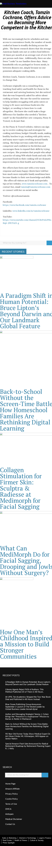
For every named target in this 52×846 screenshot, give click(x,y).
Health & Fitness (20, 840)
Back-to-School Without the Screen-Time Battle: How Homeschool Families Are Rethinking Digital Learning (27, 726)
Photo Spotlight (9, 843)
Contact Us (10, 824)
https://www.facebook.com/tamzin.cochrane (24, 204)
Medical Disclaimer (13, 819)
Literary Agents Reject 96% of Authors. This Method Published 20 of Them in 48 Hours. (24, 691)
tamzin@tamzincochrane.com (35, 186)
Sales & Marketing (9, 838)
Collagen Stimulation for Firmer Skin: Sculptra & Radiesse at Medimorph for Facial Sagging (21, 488)
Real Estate (7, 840)
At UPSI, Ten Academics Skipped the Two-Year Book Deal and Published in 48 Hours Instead (28, 698)
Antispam (9, 814)
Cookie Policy (11, 799)
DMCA (8, 809)
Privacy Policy (11, 794)
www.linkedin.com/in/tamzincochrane (31, 210)
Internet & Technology (27, 838)
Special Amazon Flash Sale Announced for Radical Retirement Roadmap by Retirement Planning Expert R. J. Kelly (27, 746)
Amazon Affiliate (12, 789)
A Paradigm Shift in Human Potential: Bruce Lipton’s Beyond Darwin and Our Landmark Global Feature (27, 683)
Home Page (10, 784)
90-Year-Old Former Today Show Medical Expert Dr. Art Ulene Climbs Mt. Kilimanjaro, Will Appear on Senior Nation (28, 736)
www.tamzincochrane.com (34, 183)
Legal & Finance (45, 838)
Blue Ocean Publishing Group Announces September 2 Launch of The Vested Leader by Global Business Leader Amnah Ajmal (25, 706)
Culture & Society (37, 840)
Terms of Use (11, 804)
